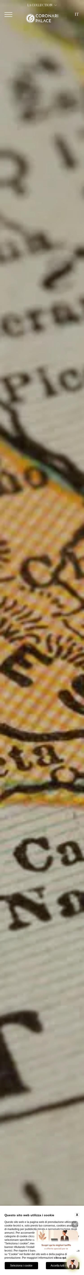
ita (76, 30)
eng (76, 24)
